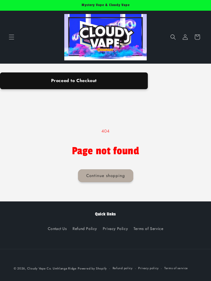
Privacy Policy (115, 228)
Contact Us (57, 228)
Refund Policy (85, 228)
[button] (11, 37)
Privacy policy (148, 268)
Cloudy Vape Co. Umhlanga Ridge (52, 268)
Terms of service (176, 268)
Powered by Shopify (92, 268)
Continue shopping (105, 176)
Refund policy (123, 268)
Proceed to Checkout (74, 80)
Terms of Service (148, 228)
